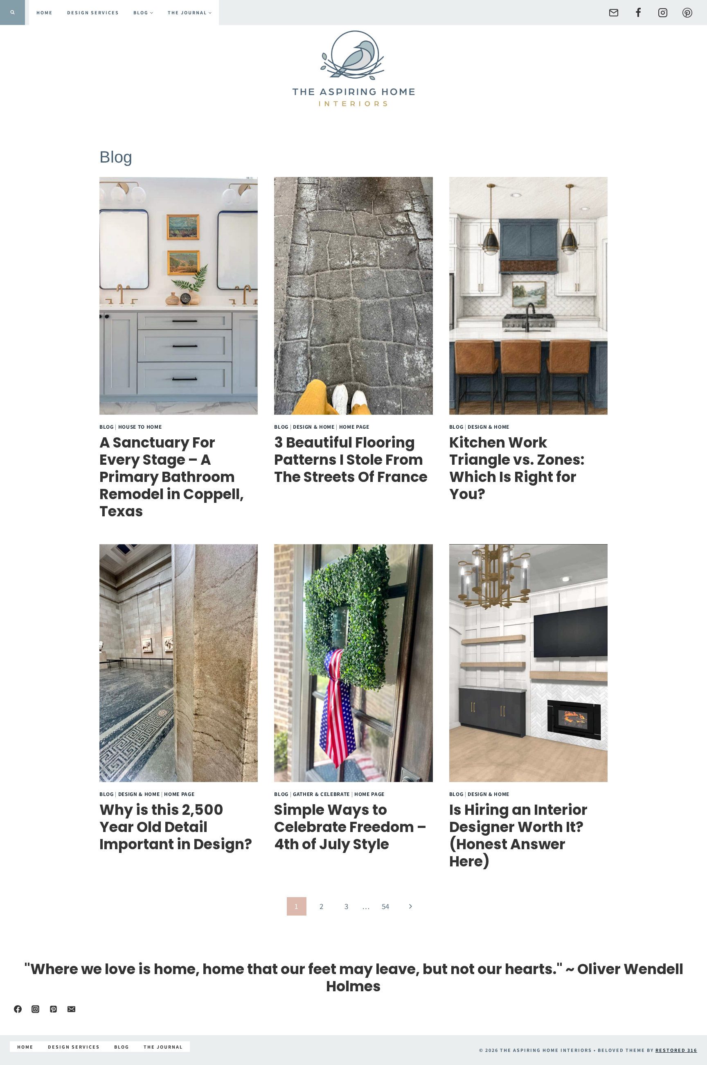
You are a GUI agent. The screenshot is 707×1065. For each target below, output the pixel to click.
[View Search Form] (12, 12)
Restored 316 (676, 1050)
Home (44, 12)
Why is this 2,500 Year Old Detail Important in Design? (175, 827)
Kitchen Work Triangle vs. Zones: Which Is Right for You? (516, 468)
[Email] (614, 13)
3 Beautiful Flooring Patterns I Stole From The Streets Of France (351, 459)
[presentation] (178, 296)
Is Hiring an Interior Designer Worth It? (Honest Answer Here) (518, 835)
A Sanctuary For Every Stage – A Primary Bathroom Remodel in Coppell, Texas (171, 476)
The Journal (163, 1047)
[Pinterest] (687, 13)
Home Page (354, 426)
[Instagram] (663, 13)
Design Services (93, 12)
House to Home (140, 426)
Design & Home (314, 426)
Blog (106, 426)
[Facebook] (638, 13)
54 (385, 906)
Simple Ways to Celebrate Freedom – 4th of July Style (350, 827)
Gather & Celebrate (321, 794)
